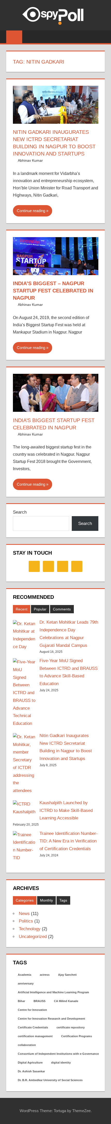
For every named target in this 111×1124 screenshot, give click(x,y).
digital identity (61, 1062)
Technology (30, 928)
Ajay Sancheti (67, 974)
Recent (21, 609)
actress (45, 974)
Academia (24, 974)
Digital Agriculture (30, 1062)
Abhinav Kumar (30, 160)
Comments (62, 609)
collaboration (27, 1045)
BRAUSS (39, 1001)
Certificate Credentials (33, 1027)
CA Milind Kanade (66, 1001)
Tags (63, 900)
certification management (35, 1036)
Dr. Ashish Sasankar (31, 1071)
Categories (25, 900)
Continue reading (31, 210)
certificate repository (71, 1027)
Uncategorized (33, 936)
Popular (40, 609)
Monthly (46, 900)
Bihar (21, 1001)
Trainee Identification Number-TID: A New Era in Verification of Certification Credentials (68, 841)
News (24, 913)
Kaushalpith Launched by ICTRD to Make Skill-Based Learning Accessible (66, 810)
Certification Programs (76, 1036)
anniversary (26, 983)
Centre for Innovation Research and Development (51, 1018)
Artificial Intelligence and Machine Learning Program (53, 992)
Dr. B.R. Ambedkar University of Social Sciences (50, 1080)
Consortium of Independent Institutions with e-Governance (58, 1053)
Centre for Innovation (32, 1009)
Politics (26, 921)
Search (20, 512)
